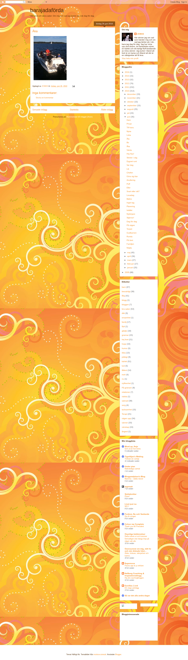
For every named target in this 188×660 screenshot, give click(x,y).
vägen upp (126, 418)
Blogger (118, 654)
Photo (127, 496)
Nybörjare (131, 214)
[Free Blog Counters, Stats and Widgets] (123, 606)
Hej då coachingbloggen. (134, 578)
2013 (127, 79)
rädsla (124, 396)
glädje (124, 331)
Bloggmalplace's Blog (135, 476)
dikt (123, 313)
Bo (128, 142)
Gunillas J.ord (131, 586)
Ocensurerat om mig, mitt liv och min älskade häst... (138, 550)
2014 (127, 76)
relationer (126, 392)
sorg (124, 405)
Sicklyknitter (130, 494)
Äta (128, 139)
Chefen (130, 173)
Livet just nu (131, 504)
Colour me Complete (134, 524)
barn (124, 287)
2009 (127, 272)
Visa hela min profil (130, 58)
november (132, 98)
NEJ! (127, 506)
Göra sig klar (132, 176)
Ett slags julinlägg (132, 588)
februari (130, 264)
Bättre (129, 199)
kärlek (124, 361)
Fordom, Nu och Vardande (137, 514)
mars (129, 260)
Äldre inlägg (107, 109)
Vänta (129, 150)
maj (129, 252)
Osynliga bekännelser (135, 534)
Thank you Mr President (134, 526)
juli (128, 113)
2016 (127, 72)
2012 (127, 83)
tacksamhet (127, 409)
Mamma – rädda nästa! (134, 479)
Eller (128, 188)
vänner (125, 423)
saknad (125, 401)
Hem (129, 120)
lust (123, 366)
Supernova (130, 563)
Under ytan (130, 466)
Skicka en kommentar (44, 98)
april (129, 256)
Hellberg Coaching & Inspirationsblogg (134, 574)
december (132, 94)
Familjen (130, 244)
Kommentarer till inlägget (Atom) (79, 117)
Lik (128, 169)
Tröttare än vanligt (132, 459)
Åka (128, 146)
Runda (129, 236)
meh (124, 375)
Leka (129, 135)
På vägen (131, 225)
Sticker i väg (132, 158)
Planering (131, 206)
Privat (129, 124)
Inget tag (130, 203)
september (132, 105)
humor (124, 348)
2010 (127, 91)
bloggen (125, 304)
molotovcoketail (100, 654)
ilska (124, 353)
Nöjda (129, 248)
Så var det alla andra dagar (137, 595)
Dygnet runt (132, 161)
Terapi (124, 414)
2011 (127, 87)
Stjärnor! (130, 218)
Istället (129, 210)
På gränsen (127, 388)
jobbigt (125, 357)
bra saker (126, 309)
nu (123, 379)
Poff (128, 184)
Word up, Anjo (131, 446)
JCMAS (140, 34)
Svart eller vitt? (133, 191)
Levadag (130, 195)
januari (130, 267)
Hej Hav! (130, 154)
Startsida (74, 109)
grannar (125, 335)
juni (129, 117)
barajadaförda (47, 10)
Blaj (123, 296)
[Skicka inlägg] (73, 86)
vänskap (125, 427)
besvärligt (126, 291)
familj (124, 322)
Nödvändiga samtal (132, 469)
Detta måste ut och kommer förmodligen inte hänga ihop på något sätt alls (137, 538)
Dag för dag (132, 221)
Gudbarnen (132, 233)
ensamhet (126, 318)
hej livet (125, 339)
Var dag (130, 165)
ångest (125, 431)
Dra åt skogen (130, 516)
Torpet (129, 229)
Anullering (131, 180)
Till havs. (130, 127)
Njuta (129, 131)
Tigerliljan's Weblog (134, 456)
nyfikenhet (126, 383)
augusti (130, 109)
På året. (130, 240)
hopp (124, 344)
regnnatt (129, 486)
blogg (124, 300)
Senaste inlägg (39, 109)
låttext (124, 370)
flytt (123, 326)
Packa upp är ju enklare (134, 566)
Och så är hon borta (133, 449)
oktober (130, 102)
